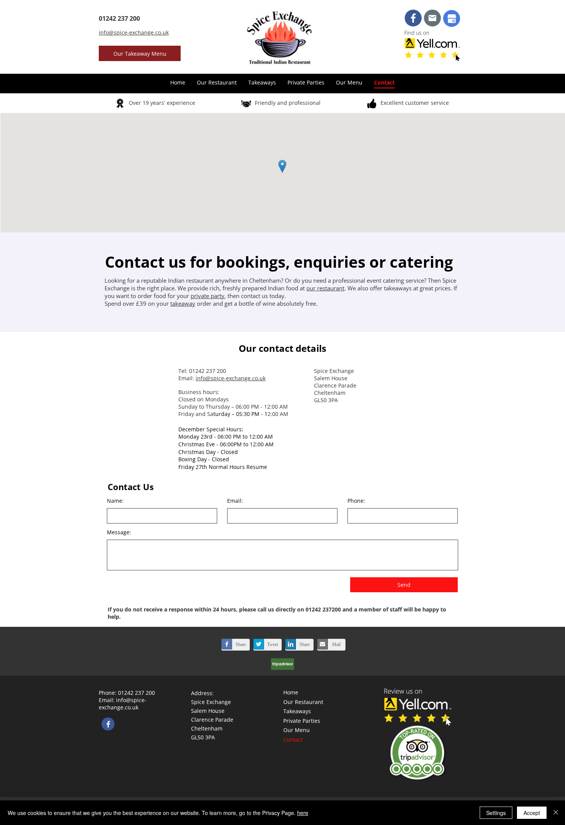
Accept (531, 813)
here (302, 813)
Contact (293, 739)
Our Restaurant (303, 702)
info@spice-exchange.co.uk (231, 378)
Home (290, 692)
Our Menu (296, 730)
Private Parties (301, 720)
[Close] (555, 813)
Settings (496, 813)
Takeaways (297, 711)
